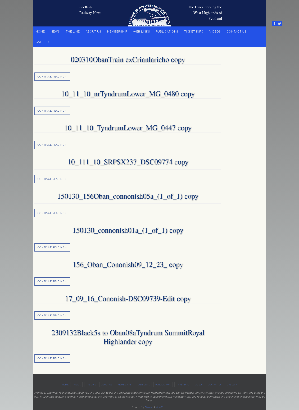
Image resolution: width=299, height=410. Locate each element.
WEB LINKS (144, 385)
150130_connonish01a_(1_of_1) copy (128, 230)
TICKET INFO (182, 385)
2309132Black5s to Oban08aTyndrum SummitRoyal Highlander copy (128, 336)
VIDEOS (198, 385)
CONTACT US (214, 385)
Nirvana (149, 407)
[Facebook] (275, 23)
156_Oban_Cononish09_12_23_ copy (128, 264)
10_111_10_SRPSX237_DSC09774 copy (127, 161)
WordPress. (161, 407)
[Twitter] (279, 23)
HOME (65, 385)
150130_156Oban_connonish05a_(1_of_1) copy (127, 196)
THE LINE (91, 385)
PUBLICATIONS (163, 385)
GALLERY (232, 385)
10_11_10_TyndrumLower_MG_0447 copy (128, 127)
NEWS (77, 385)
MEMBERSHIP (125, 385)
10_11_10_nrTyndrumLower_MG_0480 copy (128, 93)
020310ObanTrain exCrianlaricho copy (128, 59)
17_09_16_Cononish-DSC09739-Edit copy (128, 298)
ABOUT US (106, 385)
